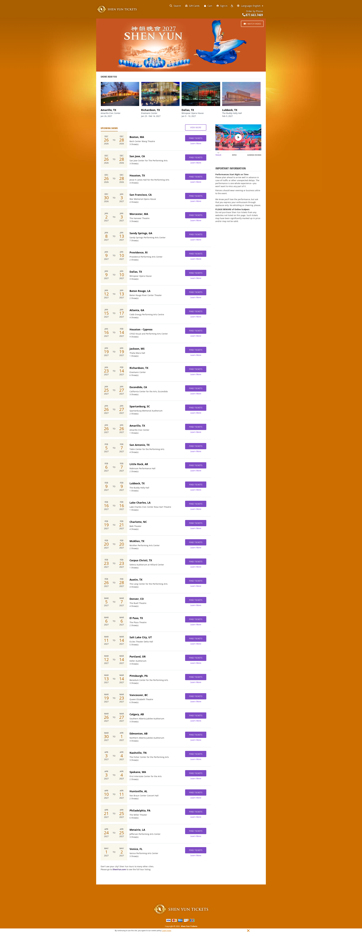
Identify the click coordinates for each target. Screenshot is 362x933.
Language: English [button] (250, 5)
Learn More (195, 143)
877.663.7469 (254, 15)
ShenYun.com (119, 869)
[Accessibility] (232, 5)
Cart (210, 6)
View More (195, 127)
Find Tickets (195, 138)
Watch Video (254, 23)
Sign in (223, 6)
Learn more (166, 930)
